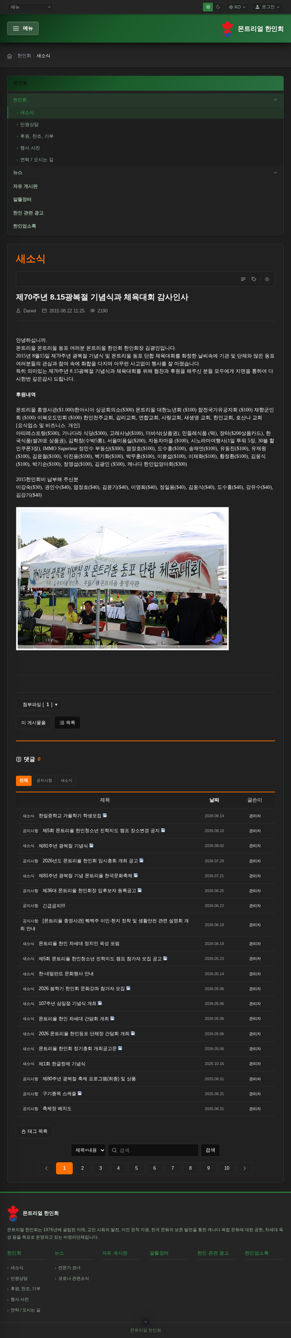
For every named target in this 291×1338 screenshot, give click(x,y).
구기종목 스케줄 (59, 1093)
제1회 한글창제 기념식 (62, 1063)
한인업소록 (24, 226)
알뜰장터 (22, 199)
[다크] (218, 7)
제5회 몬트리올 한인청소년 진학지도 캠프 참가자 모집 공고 (100, 958)
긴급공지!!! (54, 905)
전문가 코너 (69, 1267)
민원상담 (29, 124)
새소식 (27, 112)
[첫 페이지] (46, 1168)
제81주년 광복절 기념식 (63, 845)
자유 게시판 (25, 186)
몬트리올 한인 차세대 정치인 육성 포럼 (79, 943)
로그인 (268, 6)
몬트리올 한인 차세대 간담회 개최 (74, 1018)
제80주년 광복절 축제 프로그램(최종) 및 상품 (89, 1078)
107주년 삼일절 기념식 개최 (68, 1003)
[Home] (9, 56)
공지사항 (44, 780)
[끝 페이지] (244, 1168)
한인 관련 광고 (28, 212)
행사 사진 (30, 148)
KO (238, 7)
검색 (210, 1150)
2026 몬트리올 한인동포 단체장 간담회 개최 (84, 1033)
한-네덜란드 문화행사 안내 (66, 973)
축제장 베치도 (57, 1108)
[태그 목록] (254, 279)
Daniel (29, 310)
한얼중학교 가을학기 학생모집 (70, 815)
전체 (24, 780)
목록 (70, 722)
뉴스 (17, 172)
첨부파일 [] (40, 705)
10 (226, 1168)
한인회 (24, 55)
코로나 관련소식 (73, 1278)
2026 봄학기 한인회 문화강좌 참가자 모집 (82, 988)
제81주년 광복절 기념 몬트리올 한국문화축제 (85, 875)
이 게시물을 (33, 722)
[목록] (243, 279)
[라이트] (208, 7)
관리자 (255, 816)
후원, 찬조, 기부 (37, 136)
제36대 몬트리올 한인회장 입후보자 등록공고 (89, 890)
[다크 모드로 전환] (267, 279)
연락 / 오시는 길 (37, 159)
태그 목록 (38, 1131)
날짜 (214, 800)
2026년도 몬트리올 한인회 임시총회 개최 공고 (90, 860)
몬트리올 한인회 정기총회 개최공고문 (78, 1048)
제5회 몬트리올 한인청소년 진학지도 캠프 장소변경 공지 (101, 830)
